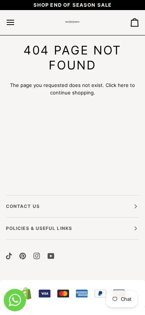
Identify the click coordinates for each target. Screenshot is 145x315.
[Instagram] (36, 256)
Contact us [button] (23, 206)
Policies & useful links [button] (39, 228)
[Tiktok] (9, 256)
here (123, 85)
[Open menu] (17, 22)
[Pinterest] (22, 256)
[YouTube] (51, 256)
